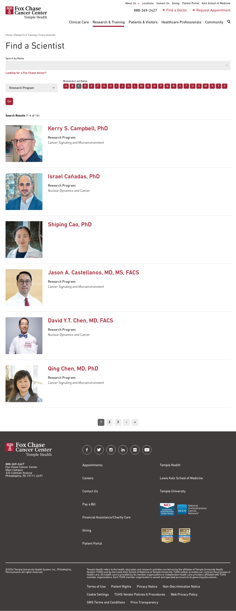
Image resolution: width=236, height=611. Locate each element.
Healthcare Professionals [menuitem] (181, 22)
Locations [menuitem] (148, 3)
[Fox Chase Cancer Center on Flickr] (135, 449)
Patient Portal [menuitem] (190, 3)
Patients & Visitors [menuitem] (143, 22)
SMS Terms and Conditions (106, 602)
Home (9, 35)
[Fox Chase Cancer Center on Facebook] (87, 449)
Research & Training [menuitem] (109, 22)
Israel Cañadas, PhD (74, 177)
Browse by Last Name (75, 81)
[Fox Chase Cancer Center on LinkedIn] (123, 449)
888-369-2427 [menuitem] (145, 11)
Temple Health (170, 465)
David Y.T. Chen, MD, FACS (80, 321)
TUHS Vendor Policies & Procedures (139, 594)
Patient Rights (121, 587)
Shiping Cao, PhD (70, 225)
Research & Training (25, 35)
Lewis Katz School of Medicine (181, 478)
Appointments (92, 465)
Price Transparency (144, 602)
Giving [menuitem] (175, 3)
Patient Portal (92, 543)
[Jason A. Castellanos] (24, 287)
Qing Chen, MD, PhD (73, 369)
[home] (26, 18)
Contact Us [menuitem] (162, 3)
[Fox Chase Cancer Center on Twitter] (99, 449)
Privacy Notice (147, 587)
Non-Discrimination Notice (181, 587)
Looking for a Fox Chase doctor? (26, 73)
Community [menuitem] (214, 22)
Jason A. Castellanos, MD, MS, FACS (93, 273)
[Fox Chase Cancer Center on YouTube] (147, 449)
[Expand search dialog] (228, 22)
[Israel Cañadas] (24, 191)
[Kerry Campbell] (24, 143)
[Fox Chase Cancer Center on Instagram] (111, 449)
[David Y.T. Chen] (24, 335)
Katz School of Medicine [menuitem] (216, 3)
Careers (87, 478)
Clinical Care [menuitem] (79, 22)
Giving (86, 530)
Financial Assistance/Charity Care (106, 517)
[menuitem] (228, 24)
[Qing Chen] (24, 383)
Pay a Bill (89, 504)
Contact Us (90, 491)
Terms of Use (96, 587)
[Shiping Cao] (24, 239)
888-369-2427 (15, 464)
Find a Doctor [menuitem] (176, 10)
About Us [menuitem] (130, 3)
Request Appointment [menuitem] (213, 10)
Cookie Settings (98, 594)
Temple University (173, 491)
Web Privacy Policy (184, 594)
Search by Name (15, 58)
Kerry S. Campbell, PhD (78, 129)
